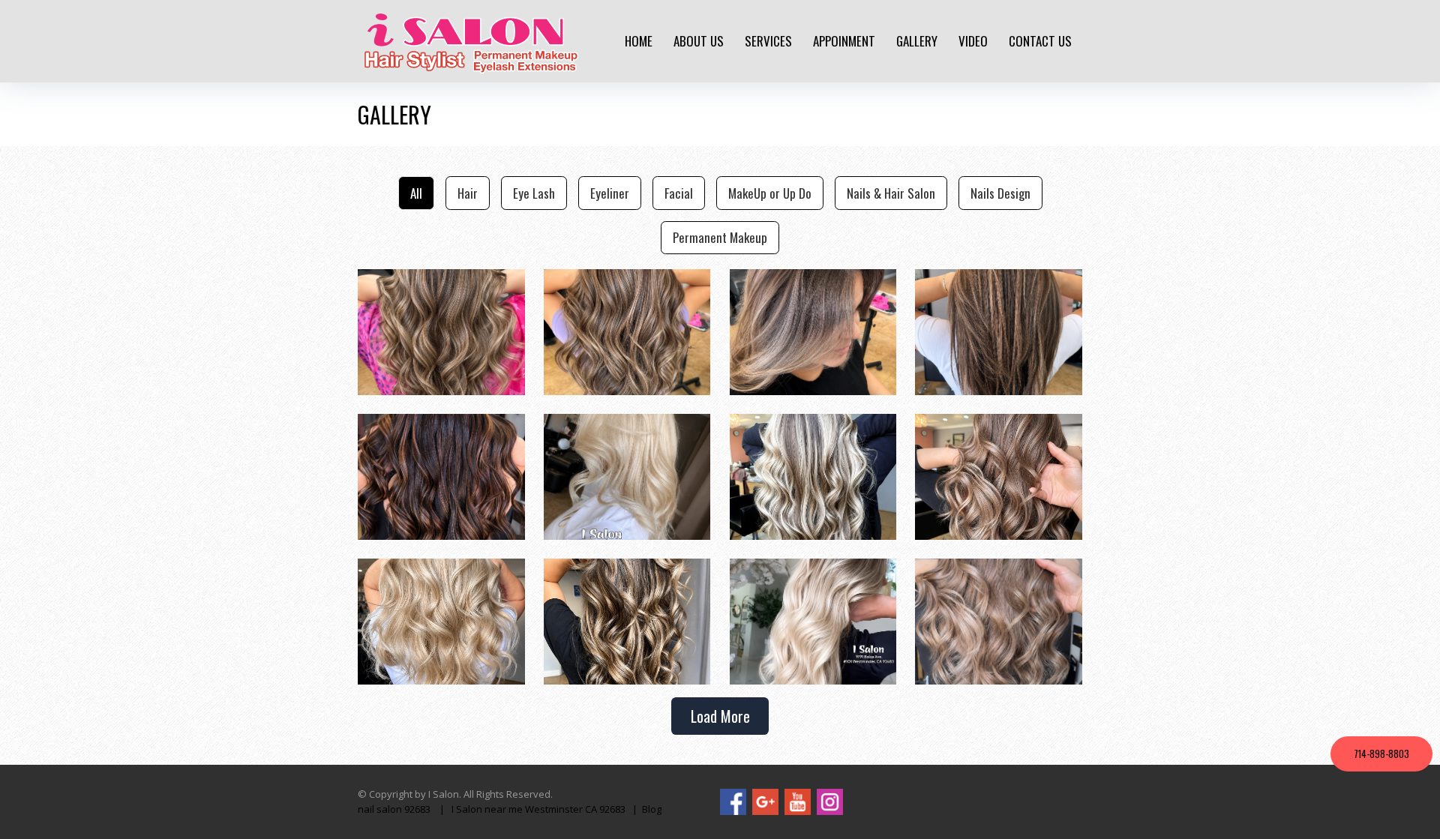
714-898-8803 (1381, 753)
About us (699, 40)
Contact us (1040, 40)
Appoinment (844, 40)
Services (768, 40)
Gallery (917, 40)
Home (638, 40)
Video (973, 40)
